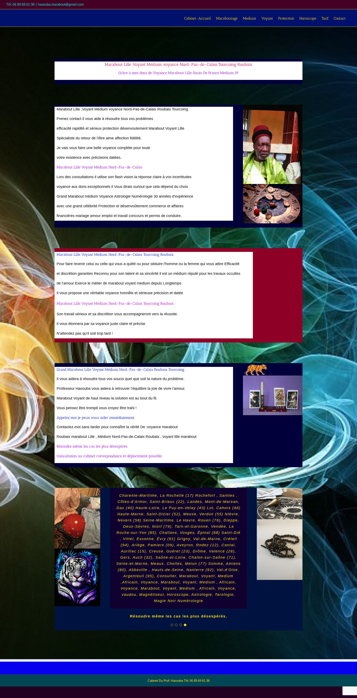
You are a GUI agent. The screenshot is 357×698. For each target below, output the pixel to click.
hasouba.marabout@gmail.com (61, 4)
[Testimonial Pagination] (172, 636)
